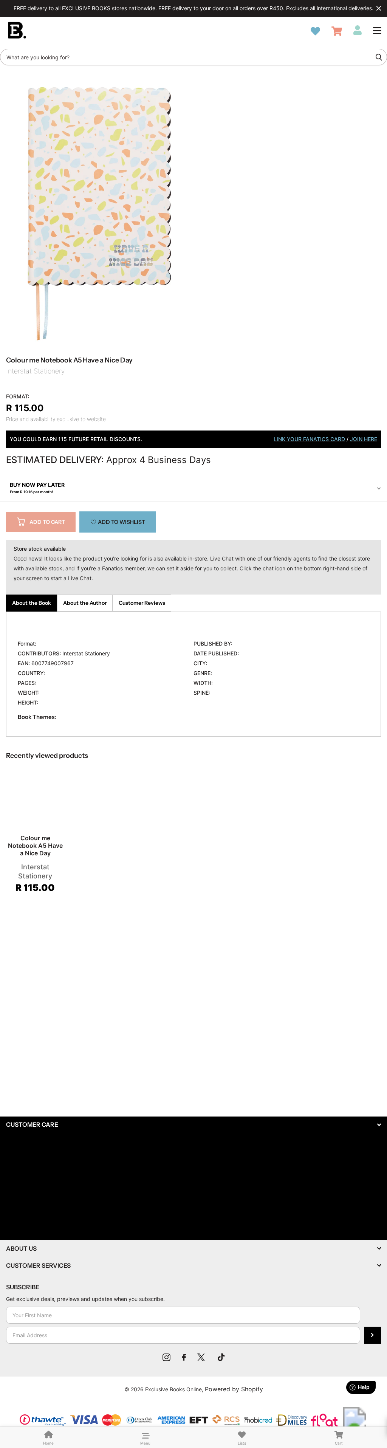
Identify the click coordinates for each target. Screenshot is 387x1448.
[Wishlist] (315, 31)
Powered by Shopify (234, 1389)
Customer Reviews (142, 602)
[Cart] (336, 31)
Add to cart (47, 522)
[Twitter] (201, 1357)
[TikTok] (221, 1357)
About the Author (85, 602)
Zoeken (378, 57)
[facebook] (184, 1357)
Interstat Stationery (35, 371)
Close (378, 8)
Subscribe (372, 1335)
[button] (377, 30)
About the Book (31, 602)
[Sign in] (357, 30)
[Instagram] (166, 1357)
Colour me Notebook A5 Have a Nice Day (35, 845)
